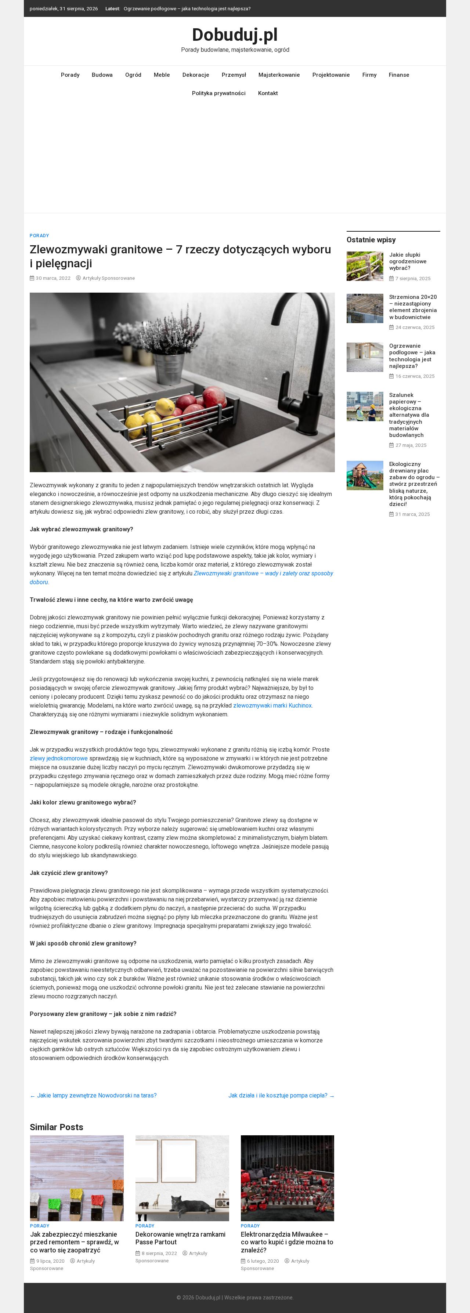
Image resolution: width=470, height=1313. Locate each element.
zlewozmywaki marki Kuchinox (272, 705)
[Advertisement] (235, 157)
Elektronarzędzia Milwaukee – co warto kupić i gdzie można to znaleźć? (287, 1242)
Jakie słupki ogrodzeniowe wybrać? (408, 261)
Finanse (399, 75)
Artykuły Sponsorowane (109, 278)
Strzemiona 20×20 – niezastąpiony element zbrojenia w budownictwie (413, 307)
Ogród (133, 75)
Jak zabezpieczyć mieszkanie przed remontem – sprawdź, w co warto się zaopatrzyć (74, 1242)
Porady (70, 75)
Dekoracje (195, 75)
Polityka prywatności (219, 93)
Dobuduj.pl (235, 34)
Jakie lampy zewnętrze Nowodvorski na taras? (93, 1095)
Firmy (369, 75)
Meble (162, 75)
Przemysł (234, 75)
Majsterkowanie (279, 75)
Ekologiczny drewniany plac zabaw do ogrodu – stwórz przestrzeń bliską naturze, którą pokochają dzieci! (414, 484)
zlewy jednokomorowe (59, 758)
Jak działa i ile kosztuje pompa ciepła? (281, 1095)
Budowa (102, 75)
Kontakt (268, 93)
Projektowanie (331, 75)
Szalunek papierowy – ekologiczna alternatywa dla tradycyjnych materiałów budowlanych (409, 415)
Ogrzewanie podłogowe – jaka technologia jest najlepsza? (187, 8)
